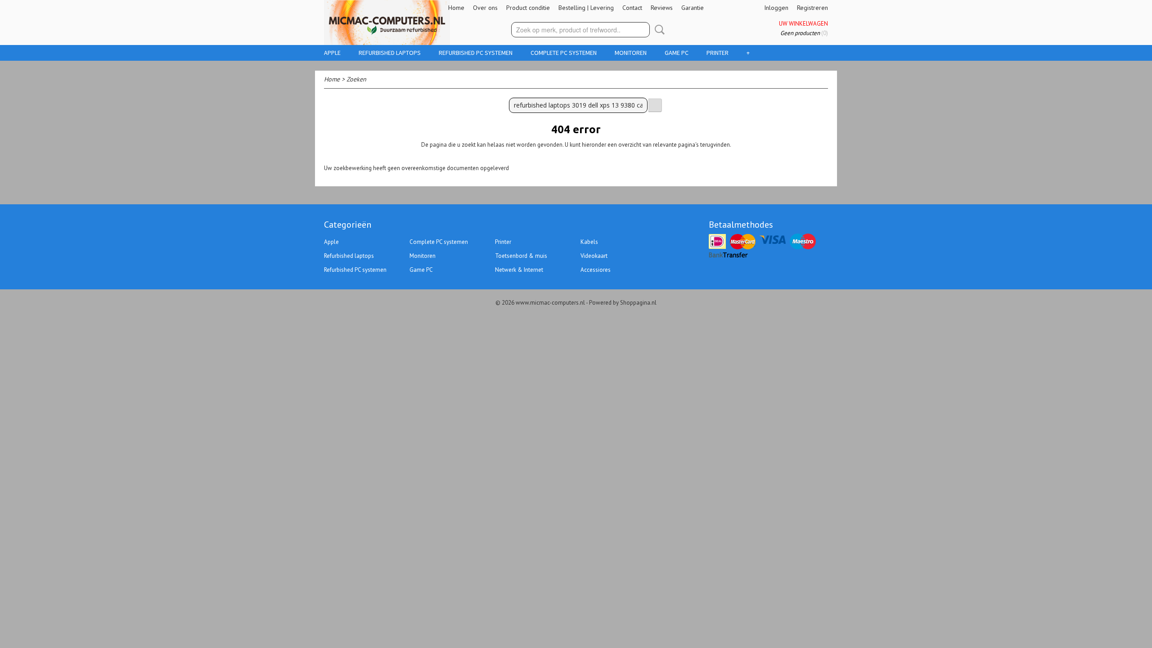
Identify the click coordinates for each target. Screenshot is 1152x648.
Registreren (812, 8)
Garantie (692, 8)
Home (456, 8)
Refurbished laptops (390, 53)
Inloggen (776, 8)
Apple (332, 53)
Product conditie (528, 8)
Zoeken (658, 29)
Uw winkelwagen (803, 23)
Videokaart (594, 256)
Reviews (662, 8)
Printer (717, 53)
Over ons (485, 8)
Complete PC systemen (564, 53)
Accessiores (595, 270)
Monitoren (631, 53)
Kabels (589, 242)
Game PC (676, 53)
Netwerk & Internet (519, 270)
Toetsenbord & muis (521, 256)
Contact (632, 8)
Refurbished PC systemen (476, 53)
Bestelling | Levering (586, 8)
